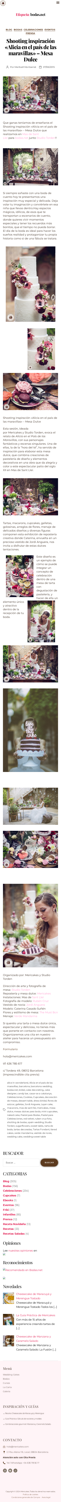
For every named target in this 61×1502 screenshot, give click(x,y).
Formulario (10, 1049)
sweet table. (37, 1125)
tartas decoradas (23, 1129)
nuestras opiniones (20, 1250)
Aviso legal (46, 1497)
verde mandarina (23, 1133)
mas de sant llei (27, 1107)
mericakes (42, 1107)
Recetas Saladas (14, 1233)
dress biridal (40, 1100)
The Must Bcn (49, 1012)
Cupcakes (38, 1097)
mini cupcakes (49, 1111)
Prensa (30, 33)
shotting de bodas (17, 1122)
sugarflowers (23, 1125)
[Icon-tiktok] (15, 1471)
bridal (22, 1089)
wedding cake (14, 1136)
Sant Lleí (38, 997)
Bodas (18, 29)
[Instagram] (5, 1471)
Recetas (8, 1229)
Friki (6, 1210)
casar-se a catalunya (40, 1093)
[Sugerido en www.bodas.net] (30, 1270)
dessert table (26, 1100)
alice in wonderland (17, 1082)
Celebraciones (33, 29)
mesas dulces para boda (27, 1111)
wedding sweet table (34, 1136)
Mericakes (44, 993)
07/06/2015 (49, 67)
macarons (12, 1107)
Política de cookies (30, 1494)
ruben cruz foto (43, 1118)
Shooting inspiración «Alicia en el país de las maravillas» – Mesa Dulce (30, 50)
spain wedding (36, 1122)
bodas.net (21, 138)
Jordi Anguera (35, 1004)
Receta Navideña (14, 1224)
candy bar (22, 1093)
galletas (19, 1104)
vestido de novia (43, 1133)
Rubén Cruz (41, 1001)
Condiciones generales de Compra (25, 1497)
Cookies (27, 1097)
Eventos (50, 29)
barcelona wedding (41, 1086)
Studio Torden (46, 138)
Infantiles (9, 1214)
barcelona (24, 1086)
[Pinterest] (10, 1471)
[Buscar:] (20, 1163)
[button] (57, 2)
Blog (9, 29)
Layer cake (47, 1104)
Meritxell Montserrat (25, 67)
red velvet (28, 1118)
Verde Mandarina (26, 1016)
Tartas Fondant (41, 1129)
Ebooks (8, 1200)
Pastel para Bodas (30, 1115)
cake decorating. (35, 1089)
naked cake (13, 1115)
